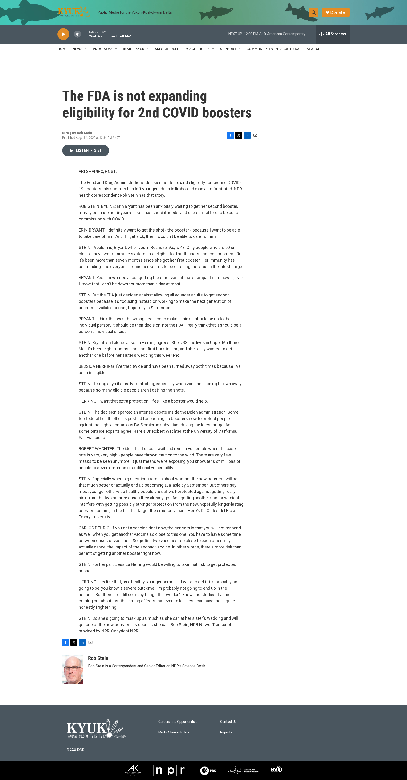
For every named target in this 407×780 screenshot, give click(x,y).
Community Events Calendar (274, 49)
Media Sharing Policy (173, 732)
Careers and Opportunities (177, 722)
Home (62, 49)
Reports (226, 732)
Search (314, 49)
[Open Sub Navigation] (86, 49)
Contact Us (228, 722)
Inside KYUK (134, 49)
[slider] (85, 34)
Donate (337, 12)
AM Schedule (167, 49)
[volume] (77, 34)
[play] (63, 34)
